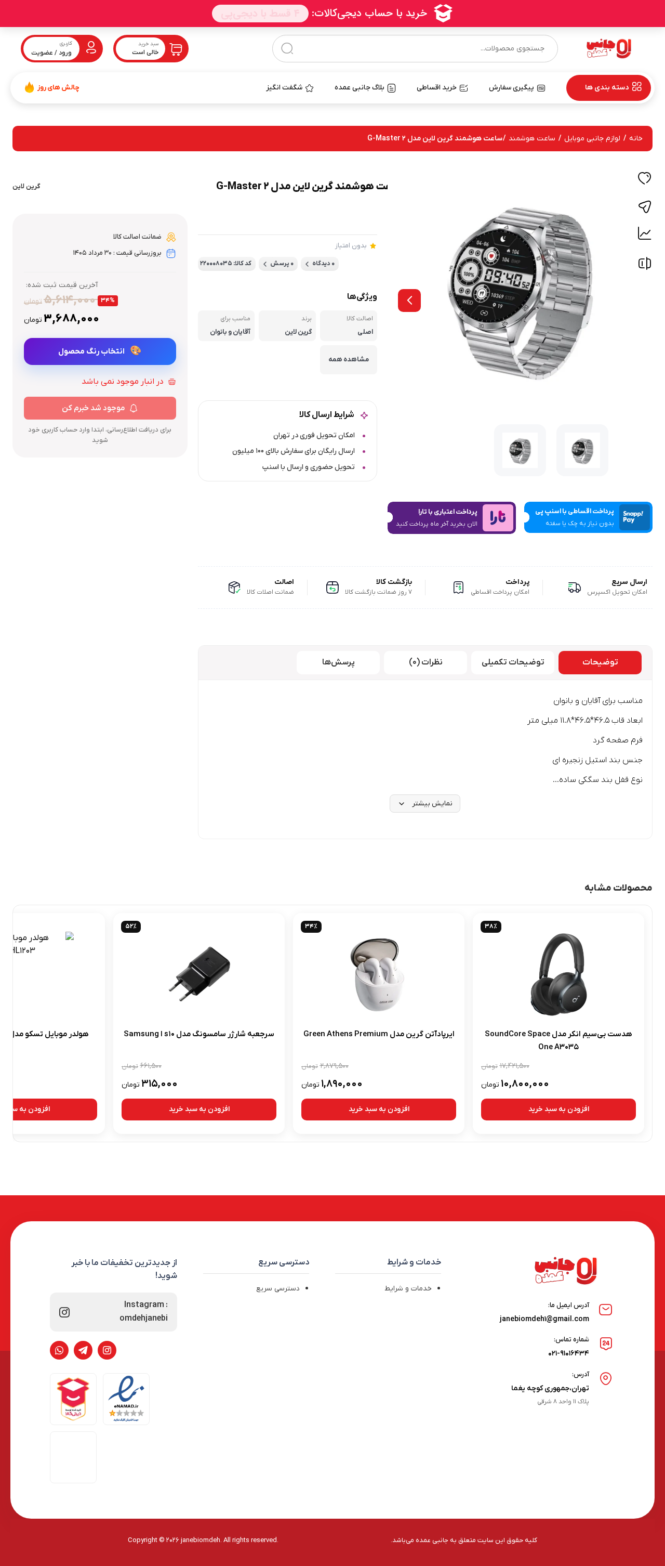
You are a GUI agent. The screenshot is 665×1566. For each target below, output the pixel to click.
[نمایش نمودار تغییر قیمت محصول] (645, 233)
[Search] (287, 48)
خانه (636, 138)
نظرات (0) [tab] (426, 662)
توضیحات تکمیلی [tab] (513, 662)
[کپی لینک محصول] (645, 207)
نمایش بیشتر (432, 803)
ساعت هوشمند (532, 138)
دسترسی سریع (278, 1289)
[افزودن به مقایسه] (645, 266)
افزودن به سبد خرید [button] (558, 1109)
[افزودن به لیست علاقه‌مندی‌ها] (645, 180)
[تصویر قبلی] (409, 300)
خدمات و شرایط (408, 1289)
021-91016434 (568, 1354)
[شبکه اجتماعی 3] (59, 1350)
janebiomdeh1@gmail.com (544, 1319)
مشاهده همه (348, 359)
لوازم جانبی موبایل (592, 138)
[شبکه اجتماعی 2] (83, 1350)
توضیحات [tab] (600, 662)
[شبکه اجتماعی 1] (107, 1350)
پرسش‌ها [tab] (338, 662)
